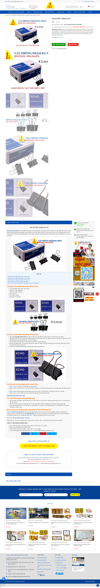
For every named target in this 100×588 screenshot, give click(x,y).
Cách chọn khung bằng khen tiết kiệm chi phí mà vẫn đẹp (16, 545)
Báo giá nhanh (40, 571)
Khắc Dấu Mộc (60, 12)
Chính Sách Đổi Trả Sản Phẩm (43, 562)
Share (26, 433)
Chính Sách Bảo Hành (42, 560)
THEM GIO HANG (59, 44)
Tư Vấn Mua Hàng (59, 562)
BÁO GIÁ (69, 12)
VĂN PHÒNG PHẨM (15, 15)
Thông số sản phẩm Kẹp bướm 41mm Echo (19, 276)
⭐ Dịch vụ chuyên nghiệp (61, 567)
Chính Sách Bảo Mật (41, 557)
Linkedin (52, 433)
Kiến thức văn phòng (79, 12)
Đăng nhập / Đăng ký (89, 1)
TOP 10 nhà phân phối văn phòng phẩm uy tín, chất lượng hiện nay (15, 523)
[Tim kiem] (81, 7)
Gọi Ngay (33, 8)
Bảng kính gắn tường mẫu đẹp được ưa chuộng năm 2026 (82, 545)
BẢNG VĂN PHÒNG (49, 12)
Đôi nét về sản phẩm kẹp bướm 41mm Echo (19, 278)
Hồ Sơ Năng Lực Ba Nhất (60, 560)
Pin (43, 433)
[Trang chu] (79, 1)
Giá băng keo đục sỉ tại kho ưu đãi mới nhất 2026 (60, 523)
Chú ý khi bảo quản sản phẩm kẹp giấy (18, 281)
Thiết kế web (88, 581)
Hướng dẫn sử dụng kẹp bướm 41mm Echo (19, 279)
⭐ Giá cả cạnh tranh (59, 570)
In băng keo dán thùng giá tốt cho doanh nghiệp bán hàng (83, 523)
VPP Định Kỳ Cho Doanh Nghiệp (16, 12)
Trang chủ (8, 15)
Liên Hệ (90, 12)
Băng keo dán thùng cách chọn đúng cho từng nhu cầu (37, 545)
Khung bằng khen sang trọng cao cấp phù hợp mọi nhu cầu (60, 545)
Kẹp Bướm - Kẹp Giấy (25, 15)
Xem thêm (8, 526)
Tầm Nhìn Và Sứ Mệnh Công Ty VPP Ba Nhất (38, 522)
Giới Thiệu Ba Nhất (59, 557)
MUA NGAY (74, 44)
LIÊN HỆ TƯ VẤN (75, 494)
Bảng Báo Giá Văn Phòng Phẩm (44, 569)
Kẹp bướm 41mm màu (19, 395)
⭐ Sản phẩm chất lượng (60, 565)
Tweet (35, 433)
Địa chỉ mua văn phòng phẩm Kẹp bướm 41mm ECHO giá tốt (23, 283)
